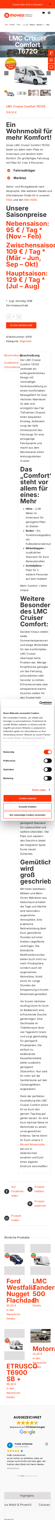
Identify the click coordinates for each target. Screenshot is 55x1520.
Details (10, 1318)
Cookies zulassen (27, 798)
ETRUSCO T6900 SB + (22, 1372)
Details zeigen (39, 790)
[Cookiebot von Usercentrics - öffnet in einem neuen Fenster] (39, 703)
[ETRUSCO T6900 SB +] (14, 1344)
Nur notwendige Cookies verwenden (27, 815)
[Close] (50, 4)
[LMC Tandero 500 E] (40, 1259)
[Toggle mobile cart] (43, 12)
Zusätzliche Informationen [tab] (10, 365)
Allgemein (26, 341)
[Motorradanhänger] (40, 1336)
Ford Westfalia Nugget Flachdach (22, 1290)
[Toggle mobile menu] (49, 12)
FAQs (9, 199)
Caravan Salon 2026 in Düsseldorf (27, 4)
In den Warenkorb (21, 325)
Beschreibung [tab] (10, 355)
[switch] (48, 761)
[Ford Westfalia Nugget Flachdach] (14, 1259)
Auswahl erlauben (27, 806)
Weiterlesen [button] (13, 1468)
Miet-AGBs (30, 199)
